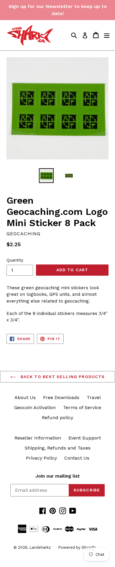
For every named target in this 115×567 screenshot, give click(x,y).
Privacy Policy (41, 458)
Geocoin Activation (35, 407)
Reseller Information (37, 438)
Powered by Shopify (77, 547)
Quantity (14, 260)
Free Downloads (61, 397)
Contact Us (76, 458)
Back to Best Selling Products (62, 376)
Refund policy (57, 417)
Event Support (84, 438)
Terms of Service (82, 407)
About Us (25, 397)
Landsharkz (40, 547)
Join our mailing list (57, 476)
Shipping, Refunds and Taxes (58, 448)
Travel (94, 397)
